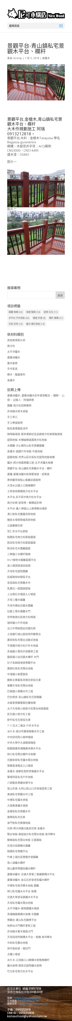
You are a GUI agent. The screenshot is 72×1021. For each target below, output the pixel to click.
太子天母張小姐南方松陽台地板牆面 (28, 708)
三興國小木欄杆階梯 (18, 554)
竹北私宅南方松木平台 (20, 971)
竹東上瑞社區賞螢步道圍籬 (22, 857)
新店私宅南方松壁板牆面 (21, 542)
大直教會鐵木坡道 (17, 805)
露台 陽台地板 (35, 323)
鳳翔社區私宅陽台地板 (20, 668)
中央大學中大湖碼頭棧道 (21, 742)
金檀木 (46, 58)
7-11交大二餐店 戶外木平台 (23, 725)
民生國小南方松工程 (18, 714)
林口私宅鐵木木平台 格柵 (21, 891)
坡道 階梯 (33, 312)
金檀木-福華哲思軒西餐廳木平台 (25, 771)
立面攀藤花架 (15, 525)
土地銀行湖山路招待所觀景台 (24, 634)
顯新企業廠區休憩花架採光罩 (24, 680)
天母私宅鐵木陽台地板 (20, 902)
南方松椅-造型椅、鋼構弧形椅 (24, 502)
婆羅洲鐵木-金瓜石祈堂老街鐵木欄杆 (28, 879)
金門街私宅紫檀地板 (18, 822)
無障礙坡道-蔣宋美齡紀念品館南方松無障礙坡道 (34, 434)
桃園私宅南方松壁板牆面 (21, 537)
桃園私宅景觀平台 (17, 851)
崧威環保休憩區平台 (18, 577)
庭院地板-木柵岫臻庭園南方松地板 (27, 439)
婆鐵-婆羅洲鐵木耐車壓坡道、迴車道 (28, 474)
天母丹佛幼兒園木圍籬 (20, 605)
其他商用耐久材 (16, 340)
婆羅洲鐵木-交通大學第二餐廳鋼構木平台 (31, 874)
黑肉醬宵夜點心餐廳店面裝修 (24, 480)
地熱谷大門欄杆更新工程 (21, 925)
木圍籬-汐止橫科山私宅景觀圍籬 (25, 445)
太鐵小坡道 (13, 954)
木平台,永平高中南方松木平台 (24, 497)
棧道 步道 (39, 318)
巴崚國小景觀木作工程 (20, 691)
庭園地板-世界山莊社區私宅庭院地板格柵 (31, 457)
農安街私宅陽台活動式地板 (22, 640)
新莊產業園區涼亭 (17, 428)
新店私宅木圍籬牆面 (18, 548)
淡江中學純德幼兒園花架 (21, 628)
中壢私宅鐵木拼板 (17, 799)
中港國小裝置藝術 (17, 674)
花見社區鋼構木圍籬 (18, 845)
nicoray (17, 58)
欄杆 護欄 (56, 318)
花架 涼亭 (16, 323)
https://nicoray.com (27, 998)
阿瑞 (41, 128)
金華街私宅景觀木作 (18, 811)
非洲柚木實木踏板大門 (20, 931)
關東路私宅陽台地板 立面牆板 (24, 840)
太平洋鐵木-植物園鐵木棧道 (23, 908)
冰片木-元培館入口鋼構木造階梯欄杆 (28, 960)
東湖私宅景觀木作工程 (20, 794)
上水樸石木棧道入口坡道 (21, 594)
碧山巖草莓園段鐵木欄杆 (21, 868)
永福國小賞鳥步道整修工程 (22, 651)
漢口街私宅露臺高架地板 (21, 514)
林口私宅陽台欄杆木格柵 (21, 754)
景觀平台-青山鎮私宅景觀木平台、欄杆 (29, 468)
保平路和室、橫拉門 (18, 948)
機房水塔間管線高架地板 (21, 519)
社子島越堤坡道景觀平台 (21, 662)
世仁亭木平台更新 (17, 531)
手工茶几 (12, 417)
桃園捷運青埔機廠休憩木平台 (24, 748)
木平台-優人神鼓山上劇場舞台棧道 (27, 508)
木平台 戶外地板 (19, 318)
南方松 (11, 346)
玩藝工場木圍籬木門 (18, 611)
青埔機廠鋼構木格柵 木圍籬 (23, 914)
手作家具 (12, 368)
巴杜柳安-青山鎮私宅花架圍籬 (24, 697)
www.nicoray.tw (29, 1001)
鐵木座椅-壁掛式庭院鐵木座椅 (24, 965)
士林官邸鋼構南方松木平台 (22, 491)
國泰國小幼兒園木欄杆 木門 (23, 657)
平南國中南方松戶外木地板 (22, 645)
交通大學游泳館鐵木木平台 (22, 897)
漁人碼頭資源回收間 (18, 565)
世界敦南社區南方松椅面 (21, 617)
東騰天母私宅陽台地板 (20, 685)
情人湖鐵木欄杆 (16, 862)
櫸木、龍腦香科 (16, 374)
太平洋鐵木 (13, 351)
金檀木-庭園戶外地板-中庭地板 (25, 451)
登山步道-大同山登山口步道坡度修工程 (29, 788)
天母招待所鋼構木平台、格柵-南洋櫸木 (29, 937)
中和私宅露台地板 (17, 942)
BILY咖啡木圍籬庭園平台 (21, 560)
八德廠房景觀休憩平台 (20, 782)
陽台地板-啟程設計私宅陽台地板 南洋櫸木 (31, 834)
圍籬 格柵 (16, 312)
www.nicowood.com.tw (33, 1003)
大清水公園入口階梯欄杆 (21, 485)
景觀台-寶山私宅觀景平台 (22, 920)
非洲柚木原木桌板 (17, 411)
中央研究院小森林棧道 (20, 737)
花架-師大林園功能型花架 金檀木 (26, 828)
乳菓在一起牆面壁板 (18, 588)
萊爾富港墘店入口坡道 (20, 765)
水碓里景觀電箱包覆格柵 (21, 702)
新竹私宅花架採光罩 (18, 719)
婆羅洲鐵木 (13, 357)
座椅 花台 (51, 312)
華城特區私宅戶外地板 (20, 777)
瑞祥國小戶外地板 (17, 622)
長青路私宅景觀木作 (18, 582)
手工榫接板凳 (15, 422)
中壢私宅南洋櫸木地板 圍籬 (23, 885)
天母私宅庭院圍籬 (17, 571)
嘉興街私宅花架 (16, 817)
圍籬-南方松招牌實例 (19, 405)
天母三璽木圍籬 (16, 599)
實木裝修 (12, 363)
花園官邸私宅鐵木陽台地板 (22, 760)
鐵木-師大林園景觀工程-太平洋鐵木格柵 (30, 462)
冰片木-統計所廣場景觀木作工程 (25, 731)
